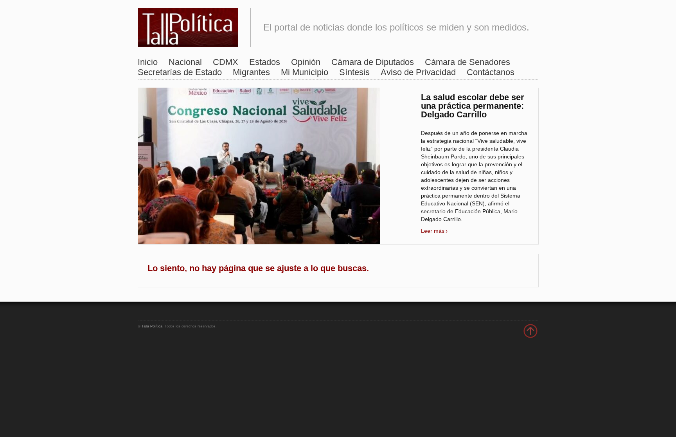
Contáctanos (490, 72)
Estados (264, 62)
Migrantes (251, 72)
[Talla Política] (188, 25)
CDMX (225, 62)
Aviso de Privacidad (418, 72)
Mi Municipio (304, 72)
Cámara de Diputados (372, 62)
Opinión (305, 62)
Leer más (432, 231)
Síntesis (354, 72)
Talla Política (152, 326)
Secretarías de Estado (180, 72)
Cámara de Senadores (467, 62)
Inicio (148, 62)
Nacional (185, 62)
